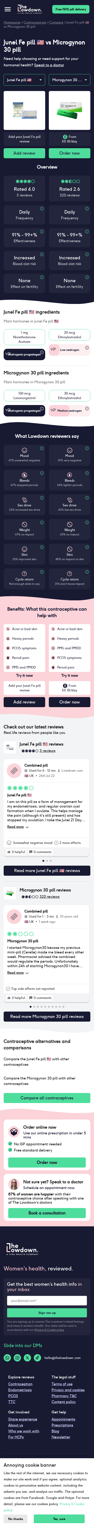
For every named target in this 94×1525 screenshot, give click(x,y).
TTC (11, 1401)
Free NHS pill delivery (71, 9)
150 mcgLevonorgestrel (24, 395)
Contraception (20, 1384)
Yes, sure (59, 1519)
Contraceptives (35, 22)
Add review (24, 153)
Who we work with (23, 1431)
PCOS (13, 1395)
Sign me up (47, 1313)
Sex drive (24, 505)
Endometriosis (20, 1390)
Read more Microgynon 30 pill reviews (47, 1016)
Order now (69, 153)
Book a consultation (47, 1213)
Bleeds (24, 480)
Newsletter (61, 1437)
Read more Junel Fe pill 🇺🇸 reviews (47, 870)
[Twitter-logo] (27, 1357)
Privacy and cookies (68, 1390)
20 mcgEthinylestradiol (69, 334)
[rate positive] (9, 852)
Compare (56, 22)
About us (15, 1425)
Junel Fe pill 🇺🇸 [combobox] (19, 80)
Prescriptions (62, 1425)
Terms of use (62, 1384)
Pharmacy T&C (64, 1395)
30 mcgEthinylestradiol (69, 395)
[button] (47, 312)
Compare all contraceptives (47, 1098)
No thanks (15, 1519)
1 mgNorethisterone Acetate (24, 337)
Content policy (64, 1401)
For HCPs (16, 1437)
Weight (24, 530)
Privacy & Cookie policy (49, 1330)
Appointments (63, 1419)
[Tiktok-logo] (37, 1357)
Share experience (22, 1419)
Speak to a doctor (49, 65)
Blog (55, 1431)
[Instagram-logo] (17, 1357)
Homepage (12, 22)
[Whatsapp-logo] (7, 1357)
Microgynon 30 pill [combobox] (67, 80)
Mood (24, 456)
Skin (24, 555)
